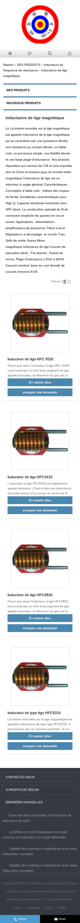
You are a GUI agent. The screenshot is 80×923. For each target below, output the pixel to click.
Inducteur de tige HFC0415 (30, 477)
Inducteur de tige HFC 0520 (30, 359)
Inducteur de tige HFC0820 (30, 595)
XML (63, 907)
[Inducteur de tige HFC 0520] (40, 324)
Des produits (18, 90)
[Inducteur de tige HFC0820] (40, 560)
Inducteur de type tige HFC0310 (34, 713)
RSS (49, 907)
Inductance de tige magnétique (35, 117)
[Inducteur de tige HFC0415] (40, 442)
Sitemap (34, 907)
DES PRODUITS (28, 65)
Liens (17, 907)
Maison (8, 65)
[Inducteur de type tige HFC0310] (40, 677)
